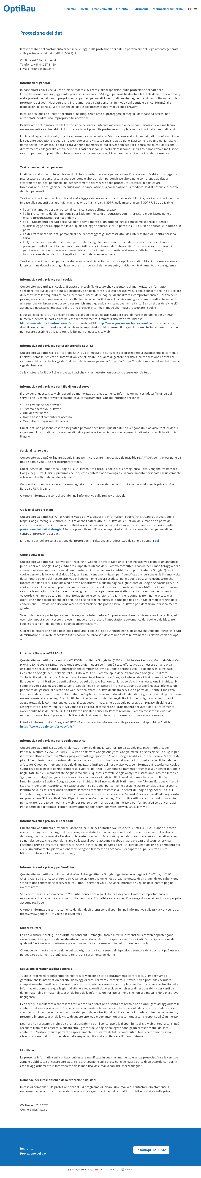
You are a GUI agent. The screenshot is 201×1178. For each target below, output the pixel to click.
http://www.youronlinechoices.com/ (123, 323)
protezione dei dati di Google (40, 529)
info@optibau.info (151, 1150)
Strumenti (141, 9)
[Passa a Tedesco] (195, 9)
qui (157, 540)
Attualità (121, 9)
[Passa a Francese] (189, 9)
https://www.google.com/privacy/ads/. (47, 726)
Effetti (84, 9)
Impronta (26, 1148)
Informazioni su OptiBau (168, 9)
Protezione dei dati (33, 1153)
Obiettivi (70, 9)
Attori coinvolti (102, 9)
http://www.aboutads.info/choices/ (45, 323)
